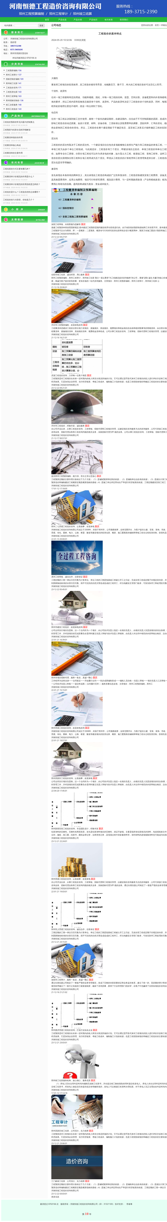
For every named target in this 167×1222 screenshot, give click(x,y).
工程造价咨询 (12, 87)
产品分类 (78, 19)
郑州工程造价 (12, 109)
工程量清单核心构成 (12, 145)
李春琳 (129, 1204)
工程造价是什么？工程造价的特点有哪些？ (21, 192)
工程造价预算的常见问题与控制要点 (18, 122)
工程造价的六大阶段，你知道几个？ (18, 199)
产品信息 (62, 19)
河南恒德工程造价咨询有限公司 (65, 233)
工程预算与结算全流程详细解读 (16, 129)
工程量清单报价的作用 (13, 137)
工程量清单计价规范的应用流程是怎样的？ (21, 184)
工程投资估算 (12, 92)
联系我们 (124, 19)
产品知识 (93, 19)
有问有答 (109, 19)
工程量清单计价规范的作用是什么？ (18, 176)
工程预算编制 (12, 70)
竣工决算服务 (12, 104)
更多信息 (55, 1196)
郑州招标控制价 (13, 100)
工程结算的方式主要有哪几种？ (16, 168)
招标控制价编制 (13, 79)
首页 (47, 19)
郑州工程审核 (12, 96)
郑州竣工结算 (12, 83)
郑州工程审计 (12, 74)
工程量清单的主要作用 (13, 153)
